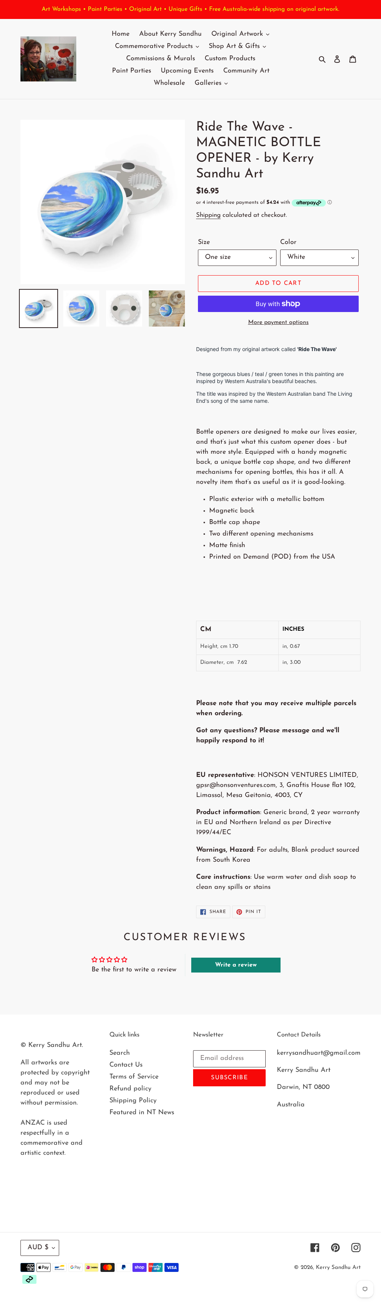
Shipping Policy (133, 1100)
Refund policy (130, 1089)
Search (119, 1053)
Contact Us (126, 1065)
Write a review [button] (236, 965)
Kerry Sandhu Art (338, 1267)
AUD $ (38, 1247)
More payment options (278, 322)
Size (204, 242)
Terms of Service (134, 1077)
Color (288, 242)
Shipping (208, 215)
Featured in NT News (141, 1112)
